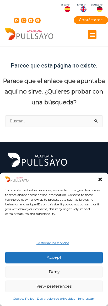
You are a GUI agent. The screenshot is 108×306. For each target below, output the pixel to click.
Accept (54, 257)
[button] (100, 179)
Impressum (86, 298)
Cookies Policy (23, 298)
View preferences (54, 286)
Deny (54, 271)
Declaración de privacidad (56, 298)
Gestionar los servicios (52, 243)
